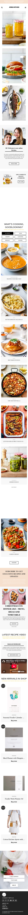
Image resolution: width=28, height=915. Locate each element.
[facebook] (6, 900)
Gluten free (20, 236)
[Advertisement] (14, 202)
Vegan (20, 233)
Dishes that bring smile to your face (14, 229)
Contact (5, 908)
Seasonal (20, 240)
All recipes (7, 233)
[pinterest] (8, 900)
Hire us (4, 907)
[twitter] (13, 900)
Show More (14, 562)
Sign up (14, 885)
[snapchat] (16, 900)
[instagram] (3, 900)
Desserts (8, 236)
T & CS (4, 905)
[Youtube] (11, 900)
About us (5, 903)
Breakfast (7, 240)
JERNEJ (14, 7)
